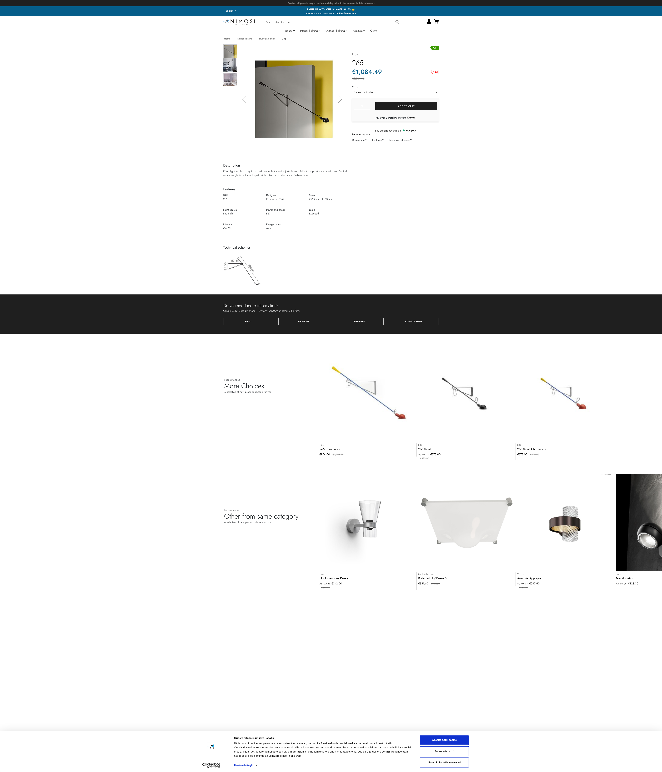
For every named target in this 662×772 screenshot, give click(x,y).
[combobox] (332, 22)
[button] (231, 11)
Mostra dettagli (243, 765)
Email (248, 321)
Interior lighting (244, 38)
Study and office (267, 38)
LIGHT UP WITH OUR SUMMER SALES (329, 9)
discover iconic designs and (331, 13)
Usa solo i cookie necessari (444, 762)
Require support (361, 134)
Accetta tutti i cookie (444, 739)
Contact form (413, 321)
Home (227, 38)
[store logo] (239, 21)
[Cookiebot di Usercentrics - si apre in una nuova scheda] (211, 765)
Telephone (359, 321)
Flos (355, 54)
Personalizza (442, 751)
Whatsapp (303, 321)
